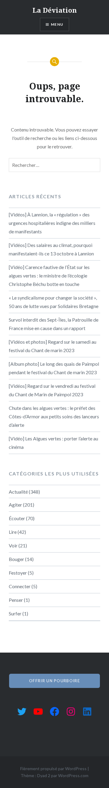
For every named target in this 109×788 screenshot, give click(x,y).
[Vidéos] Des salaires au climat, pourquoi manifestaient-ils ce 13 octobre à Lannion (51, 249)
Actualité (18, 492)
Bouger (16, 559)
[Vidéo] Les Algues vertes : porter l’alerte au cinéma (53, 443)
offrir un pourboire (54, 680)
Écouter (17, 518)
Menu (57, 24)
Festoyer (18, 573)
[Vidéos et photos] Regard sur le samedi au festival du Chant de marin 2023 (52, 346)
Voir (13, 545)
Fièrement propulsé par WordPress (53, 768)
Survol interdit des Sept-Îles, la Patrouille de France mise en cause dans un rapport (53, 324)
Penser (16, 600)
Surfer (15, 613)
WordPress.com (73, 775)
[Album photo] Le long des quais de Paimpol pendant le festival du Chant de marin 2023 (54, 368)
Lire (13, 532)
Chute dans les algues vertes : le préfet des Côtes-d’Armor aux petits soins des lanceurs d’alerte (54, 416)
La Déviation (54, 10)
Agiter (15, 504)
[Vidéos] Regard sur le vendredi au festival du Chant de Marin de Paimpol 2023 (52, 390)
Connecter (20, 586)
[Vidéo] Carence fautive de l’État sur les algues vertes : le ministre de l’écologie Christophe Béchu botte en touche (49, 275)
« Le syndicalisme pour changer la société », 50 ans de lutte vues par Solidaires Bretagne (53, 302)
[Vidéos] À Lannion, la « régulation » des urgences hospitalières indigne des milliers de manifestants (52, 223)
